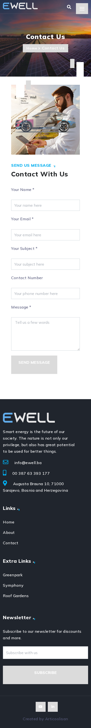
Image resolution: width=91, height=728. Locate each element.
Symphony (13, 585)
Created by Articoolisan (45, 718)
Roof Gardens (16, 595)
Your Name (22, 189)
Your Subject (24, 248)
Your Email (22, 218)
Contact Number (27, 277)
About (9, 532)
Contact (10, 542)
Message (21, 307)
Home (31, 48)
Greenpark (13, 574)
